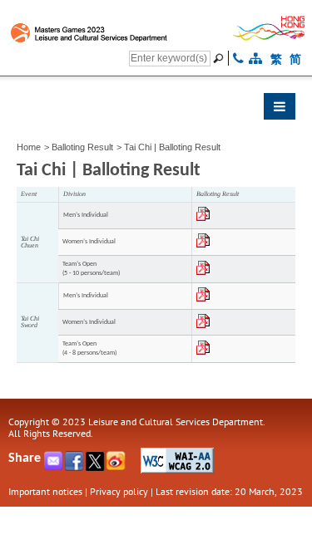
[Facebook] (75, 466)
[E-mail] (54, 466)
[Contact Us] (238, 59)
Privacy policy (119, 491)
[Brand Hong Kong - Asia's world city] (269, 37)
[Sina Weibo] (116, 466)
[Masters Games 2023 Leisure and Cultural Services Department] (105, 32)
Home (29, 147)
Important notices (45, 491)
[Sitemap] (255, 59)
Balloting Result (82, 147)
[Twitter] (96, 466)
